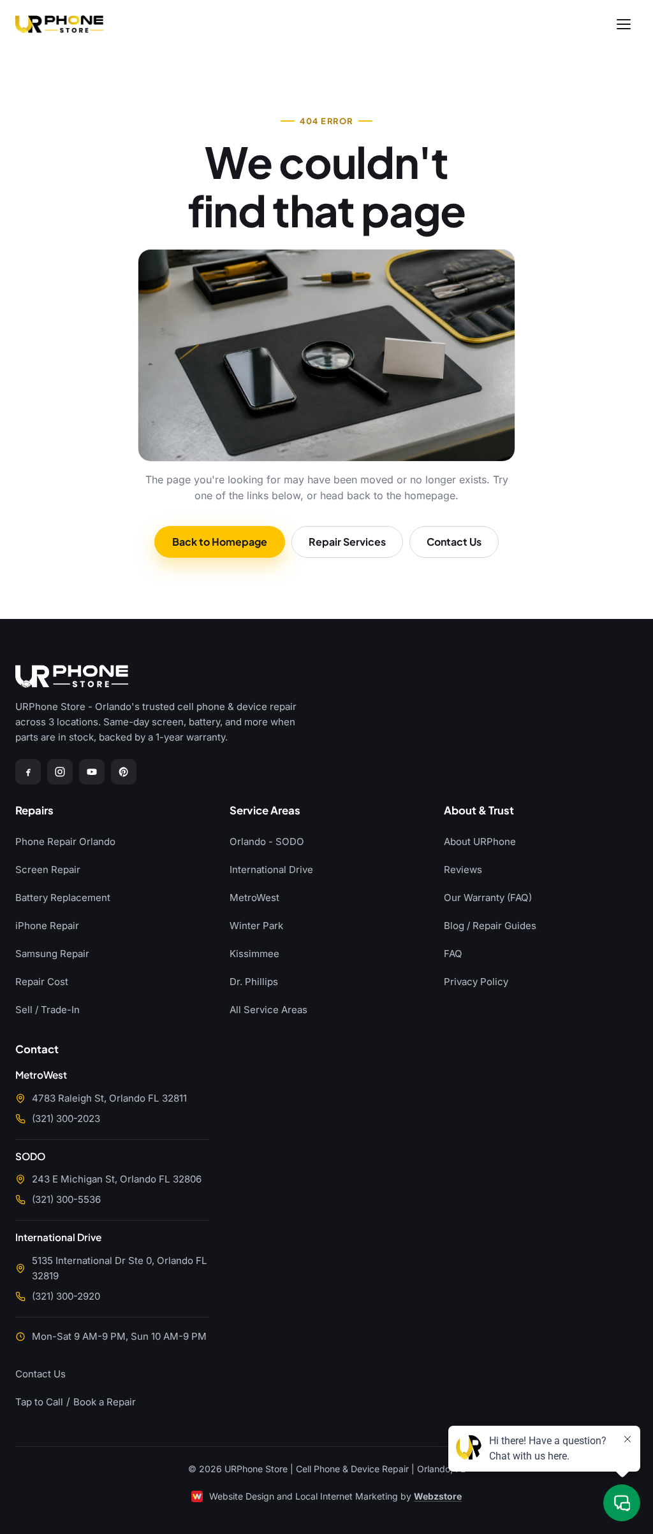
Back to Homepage (219, 541)
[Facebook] (28, 772)
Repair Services (347, 541)
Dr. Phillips (254, 982)
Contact (37, 1050)
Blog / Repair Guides (490, 926)
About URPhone (480, 841)
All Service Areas (268, 1010)
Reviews (463, 869)
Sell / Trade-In (47, 1010)
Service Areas (265, 811)
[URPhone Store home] (59, 24)
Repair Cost (41, 982)
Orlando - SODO (267, 841)
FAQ (453, 954)
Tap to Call (39, 1402)
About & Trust (479, 811)
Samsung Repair (52, 954)
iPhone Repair (47, 926)
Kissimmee (254, 954)
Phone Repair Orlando (65, 841)
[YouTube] (92, 772)
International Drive (271, 869)
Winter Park (256, 926)
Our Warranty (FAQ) (488, 897)
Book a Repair (104, 1402)
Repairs (34, 811)
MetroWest (254, 897)
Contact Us (454, 541)
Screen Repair (47, 869)
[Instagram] (60, 772)
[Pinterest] (123, 772)
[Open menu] (624, 24)
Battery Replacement (62, 897)
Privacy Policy (476, 982)
